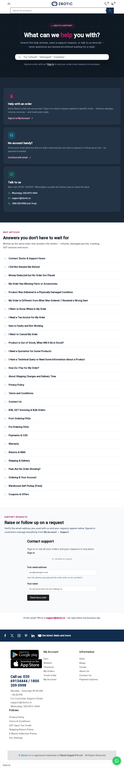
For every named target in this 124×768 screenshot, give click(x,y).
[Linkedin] (32, 635)
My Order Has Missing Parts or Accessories (33, 283)
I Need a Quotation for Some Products (30, 351)
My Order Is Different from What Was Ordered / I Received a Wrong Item (48, 300)
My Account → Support (56, 532)
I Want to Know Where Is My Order (27, 309)
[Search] (110, 11)
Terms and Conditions (21, 393)
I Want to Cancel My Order (23, 334)
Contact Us (15, 401)
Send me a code (38, 597)
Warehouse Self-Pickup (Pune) (25, 485)
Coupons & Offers (19, 494)
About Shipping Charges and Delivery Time (32, 376)
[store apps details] (25, 654)
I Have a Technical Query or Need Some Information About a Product (47, 359)
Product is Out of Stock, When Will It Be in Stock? (36, 342)
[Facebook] (5, 635)
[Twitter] (12, 635)
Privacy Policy (16, 384)
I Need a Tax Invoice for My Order (27, 317)
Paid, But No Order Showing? (25, 469)
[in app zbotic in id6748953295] (26, 663)
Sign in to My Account (19, 118)
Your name (32, 583)
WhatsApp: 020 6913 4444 (24, 193)
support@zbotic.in (21, 198)
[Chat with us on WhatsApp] (117, 761)
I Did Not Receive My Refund (24, 266)
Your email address (37, 567)
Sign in (50, 64)
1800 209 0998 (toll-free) (24, 203)
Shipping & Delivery (19, 460)
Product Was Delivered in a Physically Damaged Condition (41, 292)
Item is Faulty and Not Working (26, 325)
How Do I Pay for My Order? (24, 368)
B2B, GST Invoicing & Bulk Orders (27, 410)
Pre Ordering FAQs (19, 426)
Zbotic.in (26, 755)
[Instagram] (19, 635)
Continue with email (18, 157)
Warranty (14, 443)
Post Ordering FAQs (20, 418)
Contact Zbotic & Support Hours (27, 258)
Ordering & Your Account (22, 477)
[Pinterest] (26, 635)
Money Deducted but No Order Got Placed (32, 275)
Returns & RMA (17, 452)
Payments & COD (18, 435)
